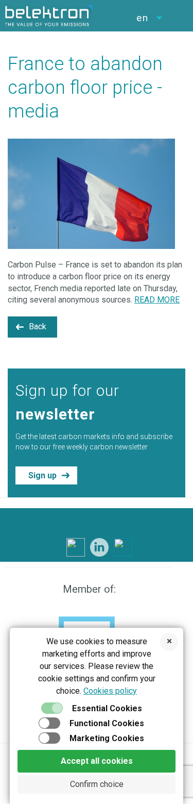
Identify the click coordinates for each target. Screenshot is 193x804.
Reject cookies (169, 642)
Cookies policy (110, 691)
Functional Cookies (106, 723)
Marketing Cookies (106, 738)
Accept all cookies (97, 761)
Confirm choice (97, 784)
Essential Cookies (107, 708)
